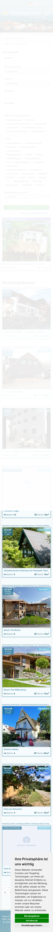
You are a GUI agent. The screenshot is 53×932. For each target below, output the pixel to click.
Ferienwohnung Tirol (29, 585)
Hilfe (4, 919)
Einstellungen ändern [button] (31, 925)
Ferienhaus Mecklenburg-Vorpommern (34, 704)
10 (5, 892)
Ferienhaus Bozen (37, 824)
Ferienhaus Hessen (27, 526)
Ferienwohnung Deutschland (12, 764)
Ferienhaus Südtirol (23, 824)
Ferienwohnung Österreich (11, 585)
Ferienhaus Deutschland (11, 526)
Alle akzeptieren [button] (32, 916)
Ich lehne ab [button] (32, 920)
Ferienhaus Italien (8, 824)
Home (4, 916)
